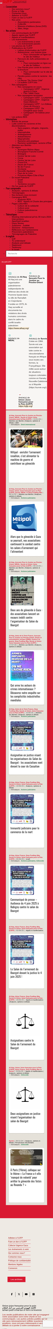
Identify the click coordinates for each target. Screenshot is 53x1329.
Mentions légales (15, 1264)
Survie (23, 417)
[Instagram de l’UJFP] (33, 1295)
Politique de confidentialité (19, 1261)
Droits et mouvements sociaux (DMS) (25, 638)
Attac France (20, 782)
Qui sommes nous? (16, 1253)
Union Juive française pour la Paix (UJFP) (23, 418)
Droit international (28, 424)
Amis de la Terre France (24, 636)
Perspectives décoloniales (24, 1142)
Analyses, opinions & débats (28, 714)
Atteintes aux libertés (16, 421)
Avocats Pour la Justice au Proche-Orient (24, 636)
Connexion (12, 1268)
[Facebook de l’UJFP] (11, 1295)
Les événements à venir (18, 1249)
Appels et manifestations (34, 930)
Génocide (40, 861)
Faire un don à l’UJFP (17, 1242)
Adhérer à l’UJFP (15, 1238)
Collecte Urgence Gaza (18, 1246)
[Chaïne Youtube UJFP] (26, 1295)
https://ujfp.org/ (26, 406)
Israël (28, 859)
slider (17, 423)
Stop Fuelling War (35, 492)
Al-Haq (11, 415)
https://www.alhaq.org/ (18, 328)
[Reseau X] (19, 1295)
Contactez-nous (15, 1257)
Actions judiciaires (28, 498)
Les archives (16, 1279)
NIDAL (17, 417)
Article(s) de (17, 277)
